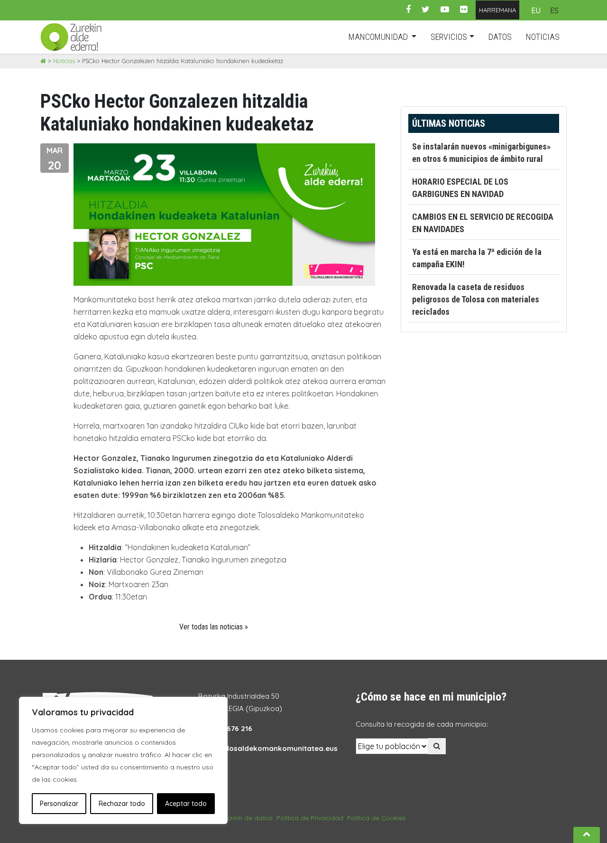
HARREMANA (497, 10)
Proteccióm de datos (240, 818)
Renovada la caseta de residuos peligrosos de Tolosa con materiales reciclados (475, 299)
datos (500, 37)
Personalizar (59, 803)
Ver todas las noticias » (213, 626)
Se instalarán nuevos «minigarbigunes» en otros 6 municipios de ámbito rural (481, 152)
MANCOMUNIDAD (379, 37)
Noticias (64, 61)
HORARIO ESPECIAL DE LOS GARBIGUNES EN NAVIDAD (460, 188)
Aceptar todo (186, 803)
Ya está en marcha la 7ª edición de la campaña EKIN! (477, 258)
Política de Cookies (376, 818)
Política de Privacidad (309, 818)
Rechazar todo (122, 803)
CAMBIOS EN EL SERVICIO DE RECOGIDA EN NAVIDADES (482, 223)
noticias (543, 37)
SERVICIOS (449, 37)
